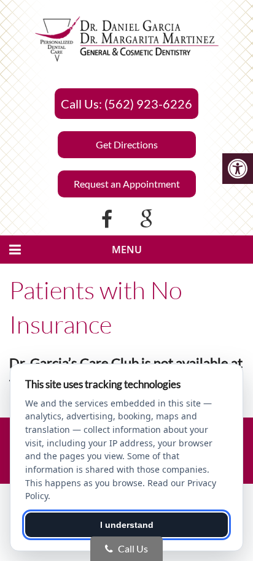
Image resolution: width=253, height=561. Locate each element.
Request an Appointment (127, 183)
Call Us (132, 548)
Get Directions (127, 144)
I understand (127, 525)
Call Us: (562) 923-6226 (126, 103)
